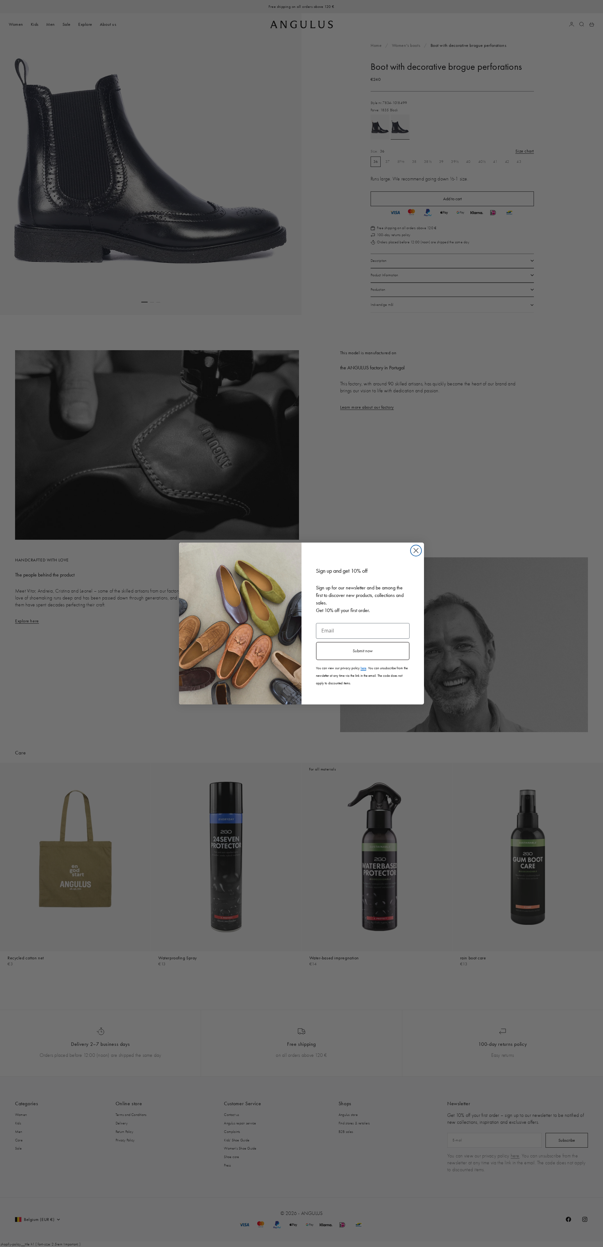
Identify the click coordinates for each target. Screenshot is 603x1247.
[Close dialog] (415, 550)
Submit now (363, 651)
